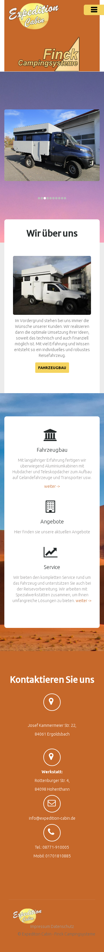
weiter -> (52, 486)
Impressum (40, 926)
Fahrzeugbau (52, 368)
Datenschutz (62, 926)
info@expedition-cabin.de (52, 818)
